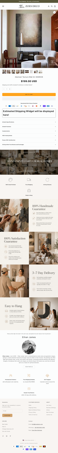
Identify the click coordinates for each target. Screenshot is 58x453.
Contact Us (49, 414)
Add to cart (29, 94)
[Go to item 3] (13, 72)
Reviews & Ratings (51, 407)
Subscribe (7, 415)
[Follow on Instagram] (6, 436)
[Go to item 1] (4, 72)
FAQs (30, 405)
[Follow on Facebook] (3, 436)
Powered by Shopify (33, 443)
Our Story (48, 405)
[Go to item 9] (40, 72)
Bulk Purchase (50, 412)
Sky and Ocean (6, 431)
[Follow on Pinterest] (10, 436)
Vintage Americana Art (8, 429)
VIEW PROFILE (29, 366)
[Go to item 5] (22, 72)
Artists (48, 410)
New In (4, 426)
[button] (29, 98)
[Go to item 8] (36, 72)
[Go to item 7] (31, 72)
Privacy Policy (32, 412)
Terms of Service (33, 414)
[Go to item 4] (18, 72)
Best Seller (5, 424)
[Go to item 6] (27, 72)
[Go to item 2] (9, 72)
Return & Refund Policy (34, 410)
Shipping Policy (33, 407)
